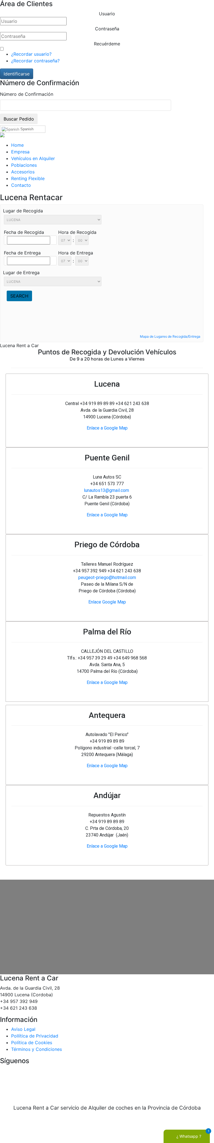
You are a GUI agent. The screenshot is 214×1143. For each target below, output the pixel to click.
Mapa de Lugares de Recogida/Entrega (170, 336)
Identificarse (17, 74)
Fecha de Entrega (22, 253)
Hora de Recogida (77, 232)
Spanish (26, 129)
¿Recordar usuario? (31, 54)
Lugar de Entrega (21, 272)
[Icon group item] (90, 1083)
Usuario (107, 13)
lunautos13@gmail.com (106, 490)
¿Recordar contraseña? (35, 60)
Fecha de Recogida (24, 232)
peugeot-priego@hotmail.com (107, 577)
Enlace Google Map (107, 602)
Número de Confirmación (26, 94)
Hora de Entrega (75, 253)
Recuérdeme (107, 43)
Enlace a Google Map (107, 428)
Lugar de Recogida (23, 211)
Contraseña (107, 28)
